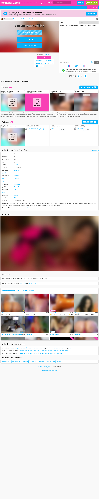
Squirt (25, 353)
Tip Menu (49, 60)
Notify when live (29, 33)
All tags (59, 362)
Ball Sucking (65, 351)
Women (16, 176)
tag (22, 3)
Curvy (15, 189)
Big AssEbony (6, 362)
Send (96, 62)
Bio (14, 19)
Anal (69, 348)
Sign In (80, 3)
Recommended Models (11, 291)
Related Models (28, 291)
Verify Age (91, 13)
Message (39, 63)
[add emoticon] (91, 62)
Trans (3, 181)
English (16, 170)
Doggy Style (31, 353)
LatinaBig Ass (16, 362)
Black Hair (17, 184)
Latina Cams (22, 283)
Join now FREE (92, 3)
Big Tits (16, 195)
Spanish (4, 173)
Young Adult (24, 348)
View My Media (30, 46)
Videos (19, 19)
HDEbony (33, 362)
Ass (37, 348)
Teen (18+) (17, 348)
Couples (16, 178)
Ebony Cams (32, 283)
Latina (58, 348)
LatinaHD (41, 362)
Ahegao (50, 351)
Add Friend (50, 63)
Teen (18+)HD (51, 362)
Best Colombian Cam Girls (21, 208)
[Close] (97, 19)
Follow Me (95, 150)
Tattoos (16, 198)
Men (3, 178)
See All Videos (88, 87)
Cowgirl (38, 353)
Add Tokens (48, 54)
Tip (44, 57)
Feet (33, 348)
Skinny (3, 192)
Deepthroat (28, 351)
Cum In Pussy (57, 351)
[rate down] (85, 76)
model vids (49, 3)
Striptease (44, 351)
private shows (28, 3)
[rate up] (78, 76)
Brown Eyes (17, 187)
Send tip (29, 39)
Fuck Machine (58, 353)
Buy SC (40, 66)
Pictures (26, 19)
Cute (12, 348)
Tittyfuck (50, 353)
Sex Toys (44, 353)
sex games (42, 3)
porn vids (35, 3)
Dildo (62, 348)
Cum (66, 348)
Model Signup (92, 7)
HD (30, 348)
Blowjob (22, 351)
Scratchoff (87, 66)
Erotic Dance (36, 351)
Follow (39, 60)
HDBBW (25, 362)
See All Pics (89, 122)
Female (16, 165)
